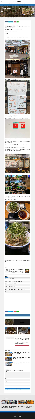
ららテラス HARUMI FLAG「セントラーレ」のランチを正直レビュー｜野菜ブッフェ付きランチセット (21, 362)
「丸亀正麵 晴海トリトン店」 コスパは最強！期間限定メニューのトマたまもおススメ (30, 407)
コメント (6, 371)
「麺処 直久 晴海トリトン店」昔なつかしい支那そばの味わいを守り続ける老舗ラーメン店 (13, 407)
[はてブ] (12, 21)
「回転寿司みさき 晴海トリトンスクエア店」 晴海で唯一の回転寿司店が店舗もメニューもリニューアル (21, 358)
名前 (5, 378)
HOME (2, 17)
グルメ (4, 17)
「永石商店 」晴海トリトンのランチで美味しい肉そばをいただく (12, 17)
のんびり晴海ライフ (17, 1)
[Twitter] (9, 21)
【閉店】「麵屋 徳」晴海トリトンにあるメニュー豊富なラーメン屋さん (22, 407)
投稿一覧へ (22, 345)
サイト (5, 384)
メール (6, 381)
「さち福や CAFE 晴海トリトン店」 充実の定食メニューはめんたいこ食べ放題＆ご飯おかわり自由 (21, 353)
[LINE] (17, 21)
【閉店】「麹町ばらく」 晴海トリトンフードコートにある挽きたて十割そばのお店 (15, 270)
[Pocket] (15, 21)
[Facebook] (6, 21)
